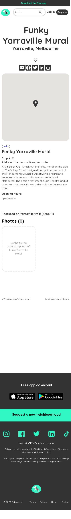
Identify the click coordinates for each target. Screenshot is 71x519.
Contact (65, 502)
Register (62, 12)
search (40, 12)
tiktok (66, 434)
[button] (35, 103)
